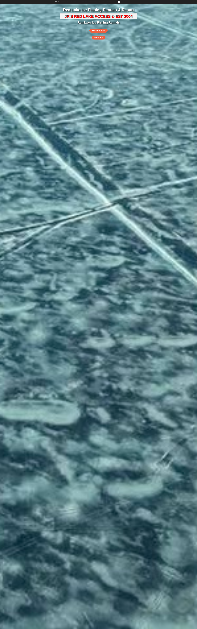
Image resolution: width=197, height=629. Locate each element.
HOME (57, 2)
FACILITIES (102, 2)
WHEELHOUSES (111, 2)
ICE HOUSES (73, 2)
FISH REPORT (93, 2)
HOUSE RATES (83, 2)
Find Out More (98, 37)
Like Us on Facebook (98, 30)
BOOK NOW (64, 2)
